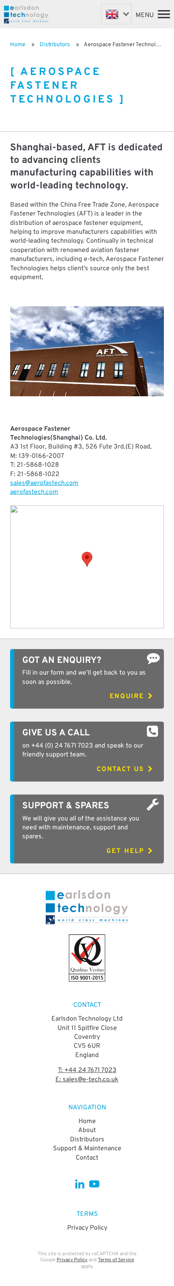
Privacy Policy (87, 1228)
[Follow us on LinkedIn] (80, 1184)
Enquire (127, 696)
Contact (87, 1158)
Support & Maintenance (87, 1149)
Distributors (55, 44)
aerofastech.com (34, 492)
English (116, 14)
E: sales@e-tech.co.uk (87, 1080)
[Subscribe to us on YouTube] (94, 1184)
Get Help (125, 851)
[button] (87, 559)
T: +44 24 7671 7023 (87, 1070)
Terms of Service (116, 1260)
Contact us (120, 769)
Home (17, 44)
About (87, 1130)
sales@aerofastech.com (44, 483)
